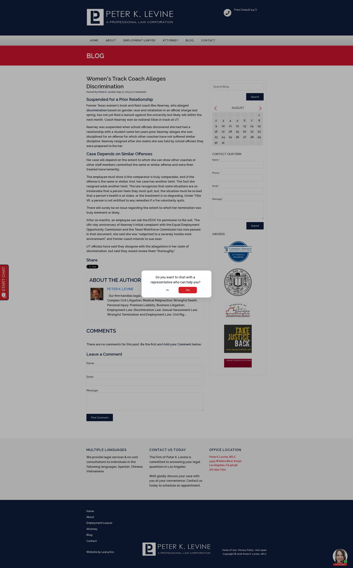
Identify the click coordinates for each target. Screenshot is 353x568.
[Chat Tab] (176, 284)
